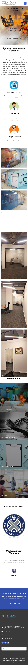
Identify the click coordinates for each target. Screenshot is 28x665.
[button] (14, 38)
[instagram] (5, 643)
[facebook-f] (2, 643)
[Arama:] (14, 648)
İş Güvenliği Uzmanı (14, 92)
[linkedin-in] (8, 643)
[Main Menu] (25, 3)
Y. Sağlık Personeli (14, 137)
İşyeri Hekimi (14, 113)
